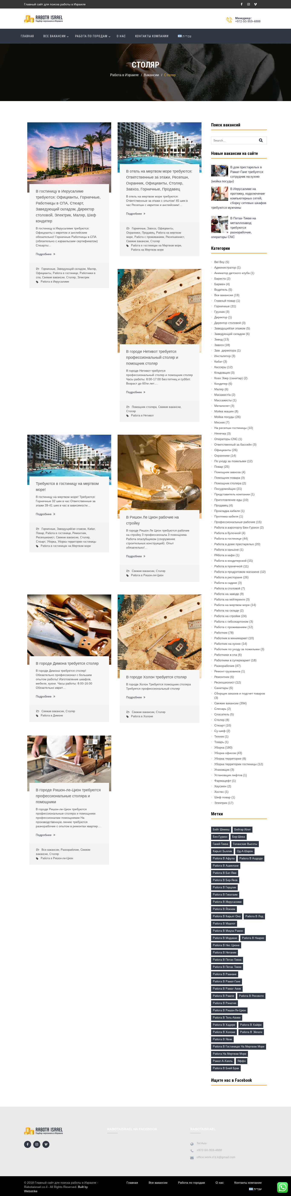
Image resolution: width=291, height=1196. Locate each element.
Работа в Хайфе (251, 1024)
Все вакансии (54, 36)
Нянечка (220, 433)
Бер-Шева (238, 836)
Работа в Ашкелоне (226, 865)
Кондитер (221, 383)
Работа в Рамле (223, 995)
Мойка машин (224, 411)
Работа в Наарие (253, 938)
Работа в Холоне (142, 716)
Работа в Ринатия (224, 1003)
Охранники (133, 232)
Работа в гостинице (65, 273)
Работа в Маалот (224, 923)
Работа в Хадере (224, 1024)
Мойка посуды (224, 417)
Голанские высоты (245, 844)
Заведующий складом (71, 268)
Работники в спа (225, 654)
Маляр (91, 268)
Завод (218, 339)
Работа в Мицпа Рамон (228, 930)
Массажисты (223, 400)
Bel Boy (219, 262)
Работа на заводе (226, 594)
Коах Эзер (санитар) (228, 378)
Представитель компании (232, 494)
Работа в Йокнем (224, 909)
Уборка (51, 541)
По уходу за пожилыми (230, 461)
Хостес (219, 791)
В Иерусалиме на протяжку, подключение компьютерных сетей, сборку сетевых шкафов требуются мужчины (238, 198)
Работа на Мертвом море (147, 249)
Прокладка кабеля (227, 511)
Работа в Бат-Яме (224, 872)
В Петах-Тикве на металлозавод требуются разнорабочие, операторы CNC (233, 227)
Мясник (219, 422)
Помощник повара (227, 477)
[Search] (264, 140)
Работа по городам (91, 36)
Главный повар (224, 300)
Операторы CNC (226, 439)
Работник (220, 632)
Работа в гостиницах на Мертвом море (156, 245)
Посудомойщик (225, 488)
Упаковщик (221, 769)
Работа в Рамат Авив (227, 988)
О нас (121, 36)
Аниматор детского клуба (232, 273)
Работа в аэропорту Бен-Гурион (236, 527)
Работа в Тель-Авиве (227, 1017)
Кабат (91, 528)
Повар (40, 533)
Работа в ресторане (228, 577)
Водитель (221, 289)
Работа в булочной (227, 533)
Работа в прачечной (228, 566)
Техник (219, 736)
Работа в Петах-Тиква (227, 959)
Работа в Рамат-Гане (226, 981)
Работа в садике (225, 582)
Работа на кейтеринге (229, 599)
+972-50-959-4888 (248, 21)
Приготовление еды (228, 500)
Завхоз (151, 228)
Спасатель (221, 714)
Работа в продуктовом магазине (236, 571)
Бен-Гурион (220, 836)
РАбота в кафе (224, 555)
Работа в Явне (222, 1039)
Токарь (219, 742)
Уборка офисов (225, 753)
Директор (220, 317)
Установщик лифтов (228, 775)
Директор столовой (227, 322)
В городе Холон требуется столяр (156, 677)
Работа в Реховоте (251, 995)
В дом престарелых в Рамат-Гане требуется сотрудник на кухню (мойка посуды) (237, 174)
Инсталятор (222, 356)
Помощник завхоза (227, 472)
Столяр (71, 277)
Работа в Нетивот (142, 415)
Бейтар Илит (242, 829)
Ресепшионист (175, 237)
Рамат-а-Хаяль (223, 1061)
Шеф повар (222, 797)
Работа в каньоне (226, 549)
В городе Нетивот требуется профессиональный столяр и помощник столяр (152, 357)
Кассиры (220, 367)
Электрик (83, 277)
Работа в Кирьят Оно (227, 916)
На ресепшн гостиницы (230, 428)
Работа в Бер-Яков (225, 880)
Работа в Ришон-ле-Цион (147, 575)
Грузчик (219, 311)
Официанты (43, 273)
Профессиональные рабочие (234, 522)
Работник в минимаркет (231, 638)
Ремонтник (79, 533)
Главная (27, 36)
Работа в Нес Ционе (226, 945)
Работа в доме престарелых (234, 544)
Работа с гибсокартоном (231, 621)
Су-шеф (220, 731)
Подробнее (44, 254)
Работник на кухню (227, 643)
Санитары (221, 688)
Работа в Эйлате (251, 1032)
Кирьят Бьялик (222, 851)
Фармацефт (222, 780)
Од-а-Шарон (245, 851)
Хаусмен (220, 786)
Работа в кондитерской (230, 560)
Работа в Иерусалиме (55, 281)
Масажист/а (222, 394)
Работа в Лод (254, 916)
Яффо (242, 1061)
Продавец (148, 232)
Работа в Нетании (224, 952)
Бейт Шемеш (221, 829)
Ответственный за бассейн (233, 444)
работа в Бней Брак (226, 1068)
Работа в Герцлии (224, 887)
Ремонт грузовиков (227, 671)
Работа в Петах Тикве (227, 967)
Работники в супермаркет (232, 660)
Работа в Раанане (224, 974)
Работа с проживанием (149, 237)
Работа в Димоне (52, 715)
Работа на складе (226, 610)
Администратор (225, 267)
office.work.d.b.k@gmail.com (216, 1157)
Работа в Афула (224, 858)
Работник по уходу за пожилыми (237, 649)
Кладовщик (222, 372)
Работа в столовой (227, 588)
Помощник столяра (144, 407)
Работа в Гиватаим (225, 894)
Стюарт (40, 541)
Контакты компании (152, 36)
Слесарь (220, 708)
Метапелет (222, 405)
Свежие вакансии (53, 277)
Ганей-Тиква (220, 844)
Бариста (220, 278)
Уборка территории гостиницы (77, 541)
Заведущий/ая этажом (71, 528)
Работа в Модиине (225, 938)
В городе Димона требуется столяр (67, 663)
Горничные (48, 268)
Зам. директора (225, 350)
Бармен (219, 284)
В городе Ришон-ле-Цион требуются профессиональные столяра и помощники (68, 796)
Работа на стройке (227, 616)
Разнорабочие (70, 849)
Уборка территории (227, 758)
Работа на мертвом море (232, 605)
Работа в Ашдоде (251, 858)
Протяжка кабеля (226, 516)
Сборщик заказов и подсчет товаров (239, 693)
